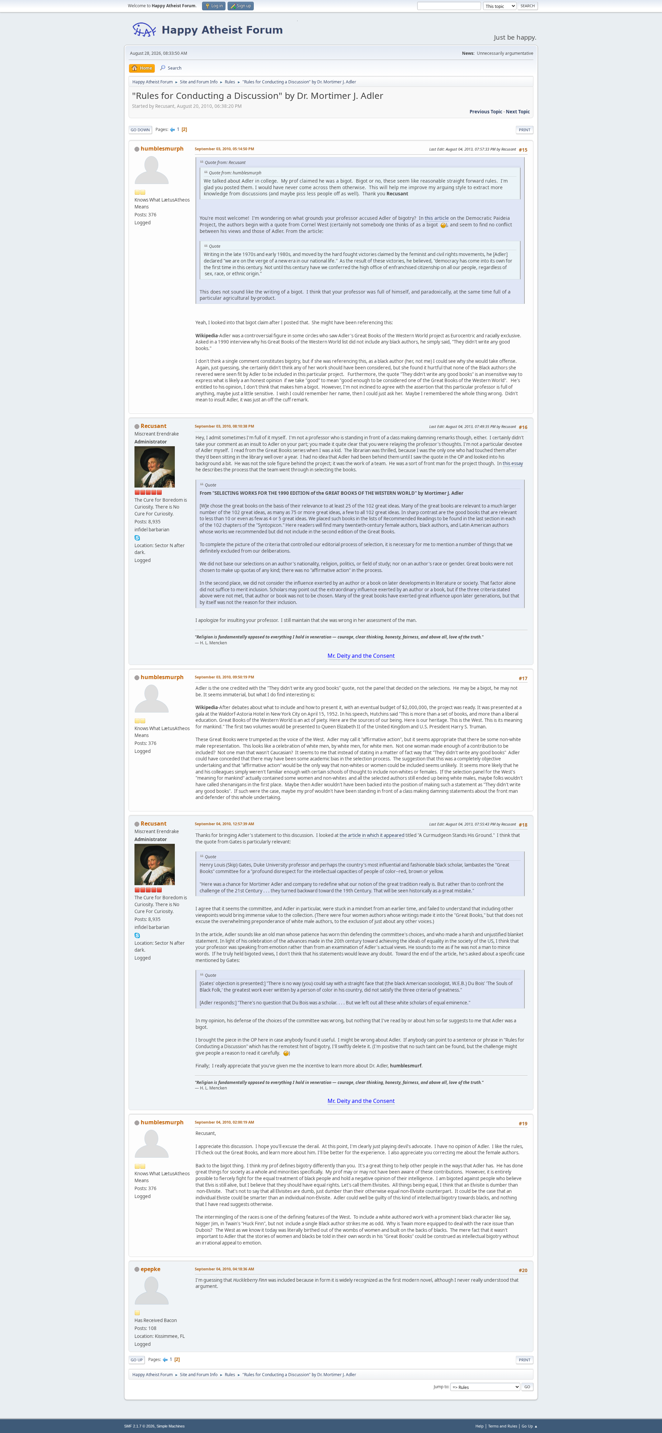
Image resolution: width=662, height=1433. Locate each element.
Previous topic (486, 112)
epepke (150, 1269)
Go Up (137, 1359)
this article (437, 218)
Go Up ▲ (530, 1426)
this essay (513, 463)
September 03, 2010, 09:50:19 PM (224, 676)
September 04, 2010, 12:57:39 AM (224, 823)
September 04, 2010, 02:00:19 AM (224, 1122)
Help (479, 1426)
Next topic (518, 112)
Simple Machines (171, 1426)
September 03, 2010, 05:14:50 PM (224, 148)
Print (524, 129)
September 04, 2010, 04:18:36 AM (224, 1268)
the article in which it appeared (372, 835)
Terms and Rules (502, 1426)
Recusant (154, 426)
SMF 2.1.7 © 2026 (139, 1426)
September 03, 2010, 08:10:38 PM (224, 426)
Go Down (140, 129)
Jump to (441, 1387)
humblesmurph (162, 148)
